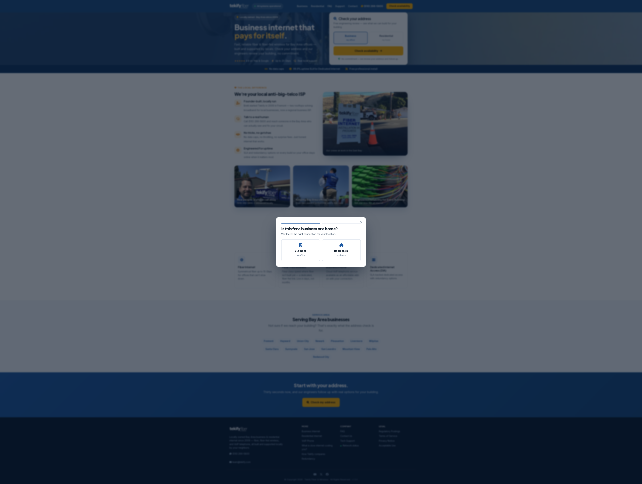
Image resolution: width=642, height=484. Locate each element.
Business (300, 252)
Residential (341, 252)
